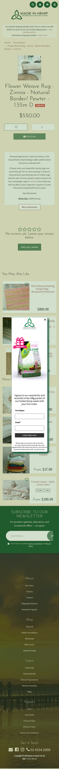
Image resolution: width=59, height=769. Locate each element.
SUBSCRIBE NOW (29, 435)
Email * (18, 422)
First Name (19, 410)
